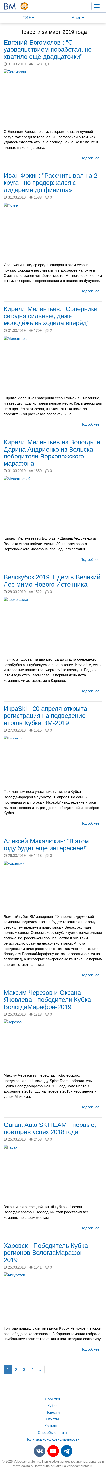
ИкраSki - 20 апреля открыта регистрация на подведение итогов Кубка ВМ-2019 (45, 716)
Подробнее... (91, 158)
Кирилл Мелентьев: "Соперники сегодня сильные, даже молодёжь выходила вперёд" (51, 316)
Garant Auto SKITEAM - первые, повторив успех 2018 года (50, 1128)
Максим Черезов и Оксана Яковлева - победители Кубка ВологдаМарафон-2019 (47, 1000)
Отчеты (52, 1419)
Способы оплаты (52, 1432)
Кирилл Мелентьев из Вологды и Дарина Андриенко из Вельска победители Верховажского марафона (52, 452)
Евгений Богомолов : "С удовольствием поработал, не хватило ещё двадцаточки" (48, 49)
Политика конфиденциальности (52, 1439)
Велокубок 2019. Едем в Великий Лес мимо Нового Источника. (52, 580)
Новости (52, 1412)
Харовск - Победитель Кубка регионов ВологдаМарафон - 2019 (46, 1253)
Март (76, 17)
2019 (27, 17)
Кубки (52, 1406)
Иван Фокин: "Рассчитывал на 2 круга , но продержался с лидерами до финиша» (50, 182)
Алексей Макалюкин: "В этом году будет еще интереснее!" (46, 844)
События (52, 1399)
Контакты (52, 1426)
